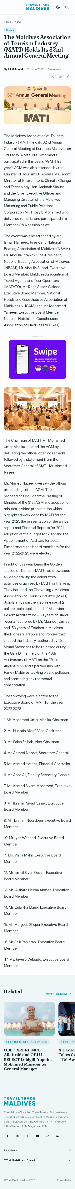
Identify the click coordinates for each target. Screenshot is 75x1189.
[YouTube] (37, 1136)
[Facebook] (7, 1136)
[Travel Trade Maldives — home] (37, 7)
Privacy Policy (64, 1180)
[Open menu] (8, 7)
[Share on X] (52, 76)
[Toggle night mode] (58, 7)
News (18, 21)
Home (7, 21)
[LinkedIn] (57, 1136)
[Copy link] (68, 76)
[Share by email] (60, 76)
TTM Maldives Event (19, 1160)
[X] (27, 1136)
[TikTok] (47, 1136)
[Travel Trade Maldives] (20, 1101)
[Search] (67, 7)
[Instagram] (17, 1136)
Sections (11, 1149)
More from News (57, 993)
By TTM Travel (13, 69)
